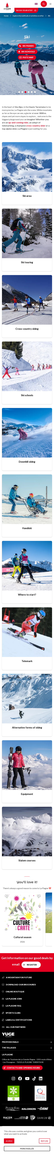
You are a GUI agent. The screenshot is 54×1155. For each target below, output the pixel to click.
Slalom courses (27, 860)
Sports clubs (12, 1013)
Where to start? (27, 594)
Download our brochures (21, 984)
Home (6, 16)
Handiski (27, 528)
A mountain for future (19, 977)
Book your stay (24, 10)
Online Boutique (14, 991)
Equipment (27, 793)
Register (32, 965)
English (36, 4)
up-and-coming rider (18, 122)
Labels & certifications (18, 1020)
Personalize (27, 1148)
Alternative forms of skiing (27, 727)
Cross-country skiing (27, 328)
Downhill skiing (27, 461)
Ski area (27, 195)
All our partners (15, 1027)
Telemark (27, 661)
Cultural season (22, 937)
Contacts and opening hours (23, 1068)
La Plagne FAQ (13, 1006)
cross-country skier (35, 125)
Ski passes (28, 46)
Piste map (28, 57)
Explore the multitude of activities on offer (28, 16)
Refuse (44, 1141)
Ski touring (27, 262)
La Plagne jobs (13, 999)
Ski (49, 16)
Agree (9, 1141)
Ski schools (28, 51)
